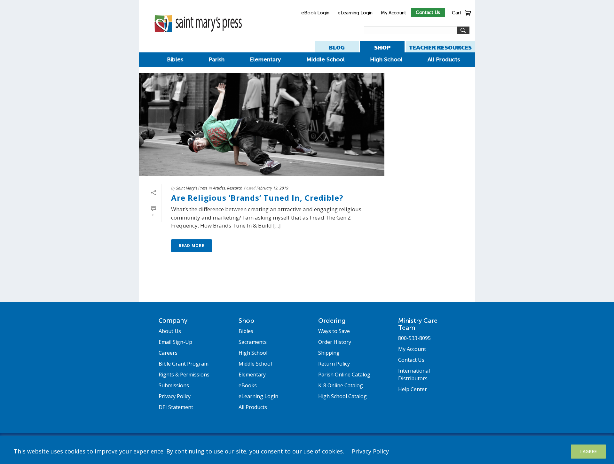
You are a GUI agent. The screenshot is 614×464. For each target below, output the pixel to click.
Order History (334, 341)
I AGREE (588, 451)
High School (386, 59)
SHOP (382, 47)
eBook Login (315, 13)
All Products (444, 59)
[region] (307, 450)
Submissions (174, 385)
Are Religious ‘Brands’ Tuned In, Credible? (257, 197)
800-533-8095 (414, 338)
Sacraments (253, 341)
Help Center (412, 389)
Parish (216, 59)
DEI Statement (176, 407)
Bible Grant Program (184, 363)
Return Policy (334, 363)
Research (234, 188)
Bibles (175, 59)
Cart (456, 13)
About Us (170, 331)
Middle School (325, 59)
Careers (168, 352)
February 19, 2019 (272, 188)
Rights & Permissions (184, 374)
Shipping (329, 352)
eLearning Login (355, 13)
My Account (393, 13)
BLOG (337, 47)
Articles (219, 188)
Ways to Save (334, 331)
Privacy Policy (370, 451)
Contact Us (428, 12)
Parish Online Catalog (344, 374)
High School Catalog (342, 396)
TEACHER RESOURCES (440, 47)
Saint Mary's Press (191, 188)
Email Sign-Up (175, 341)
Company (173, 320)
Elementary (265, 59)
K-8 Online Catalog (340, 385)
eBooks (248, 385)
